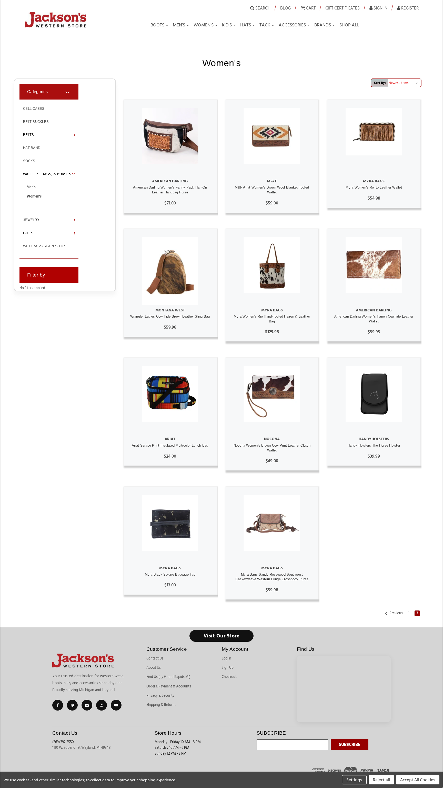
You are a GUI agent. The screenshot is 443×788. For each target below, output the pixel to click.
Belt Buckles (36, 122)
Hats (245, 25)
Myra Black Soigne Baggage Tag (170, 574)
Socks (29, 161)
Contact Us (154, 658)
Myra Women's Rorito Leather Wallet (374, 187)
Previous (396, 613)
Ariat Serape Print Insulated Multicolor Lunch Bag (170, 445)
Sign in (379, 8)
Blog (285, 8)
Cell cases (34, 109)
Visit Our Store (222, 635)
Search (262, 8)
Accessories (292, 25)
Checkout (229, 677)
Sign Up (228, 667)
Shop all (349, 25)
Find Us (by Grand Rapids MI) (168, 677)
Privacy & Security (160, 695)
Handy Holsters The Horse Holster (373, 445)
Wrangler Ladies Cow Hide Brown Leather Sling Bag (170, 316)
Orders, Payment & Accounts (168, 686)
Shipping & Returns (161, 705)
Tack (264, 25)
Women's (204, 25)
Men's (179, 25)
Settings (354, 780)
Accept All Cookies (417, 780)
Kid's (227, 25)
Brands (322, 25)
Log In (226, 658)
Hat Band (31, 148)
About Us (153, 667)
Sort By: (380, 83)
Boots (157, 25)
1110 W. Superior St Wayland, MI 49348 (81, 748)
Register (409, 8)
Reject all (381, 780)
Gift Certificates (342, 8)
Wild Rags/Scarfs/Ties (44, 246)
